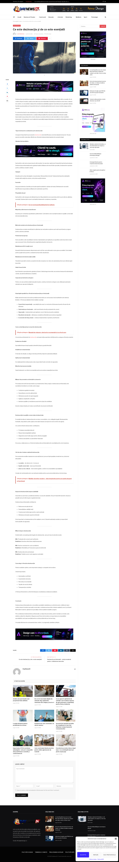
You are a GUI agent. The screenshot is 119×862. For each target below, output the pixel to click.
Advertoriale (17, 25)
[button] (116, 839)
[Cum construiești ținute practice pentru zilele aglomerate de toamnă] (44, 740)
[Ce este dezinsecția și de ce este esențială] (44, 58)
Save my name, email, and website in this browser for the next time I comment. (38, 790)
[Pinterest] (7, 96)
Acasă (19, 17)
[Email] (7, 100)
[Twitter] (7, 88)
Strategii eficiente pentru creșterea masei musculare (96, 163)
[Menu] (14, 17)
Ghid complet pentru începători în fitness (97, 171)
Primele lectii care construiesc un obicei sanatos (44, 724)
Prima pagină (16, 21)
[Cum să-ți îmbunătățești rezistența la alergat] (84, 156)
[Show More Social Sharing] (49, 38)
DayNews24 (21, 33)
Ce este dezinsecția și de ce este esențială (30, 659)
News (20, 21)
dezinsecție (38, 135)
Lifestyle (60, 17)
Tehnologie (94, 17)
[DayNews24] (26, 9)
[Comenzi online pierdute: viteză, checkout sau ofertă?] (84, 101)
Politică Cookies (93, 859)
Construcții (42, 17)
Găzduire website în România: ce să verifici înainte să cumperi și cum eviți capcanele (98, 145)
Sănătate (78, 17)
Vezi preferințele (109, 855)
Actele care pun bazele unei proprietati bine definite (21, 700)
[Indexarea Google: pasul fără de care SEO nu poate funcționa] (84, 93)
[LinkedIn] (7, 92)
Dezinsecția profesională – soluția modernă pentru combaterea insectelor (59, 660)
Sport (85, 17)
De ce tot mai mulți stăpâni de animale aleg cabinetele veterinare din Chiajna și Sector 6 (44, 700)
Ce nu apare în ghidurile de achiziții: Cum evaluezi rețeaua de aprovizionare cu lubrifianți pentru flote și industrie (65, 701)
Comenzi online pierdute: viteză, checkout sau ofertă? (97, 100)
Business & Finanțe (29, 17)
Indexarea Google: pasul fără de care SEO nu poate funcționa (97, 91)
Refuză (95, 855)
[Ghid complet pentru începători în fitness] (84, 172)
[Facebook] (7, 84)
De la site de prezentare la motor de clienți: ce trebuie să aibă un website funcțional (98, 83)
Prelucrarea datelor (56, 852)
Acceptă (83, 855)
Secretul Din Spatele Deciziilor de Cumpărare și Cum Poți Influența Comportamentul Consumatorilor (65, 726)
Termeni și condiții (41, 852)
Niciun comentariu (39, 33)
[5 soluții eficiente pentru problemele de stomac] (23, 716)
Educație (51, 17)
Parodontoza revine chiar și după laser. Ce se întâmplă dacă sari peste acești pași (66, 750)
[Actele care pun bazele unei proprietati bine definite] (23, 691)
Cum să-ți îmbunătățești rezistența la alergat (95, 154)
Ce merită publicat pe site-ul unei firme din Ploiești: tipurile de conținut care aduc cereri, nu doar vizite (52, 1)
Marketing (69, 17)
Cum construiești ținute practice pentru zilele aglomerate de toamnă (44, 750)
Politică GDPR (100, 859)
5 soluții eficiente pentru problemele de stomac (20, 724)
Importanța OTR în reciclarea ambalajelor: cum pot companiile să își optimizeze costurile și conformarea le (23, 750)
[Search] (105, 17)
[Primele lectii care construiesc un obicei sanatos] (44, 716)
